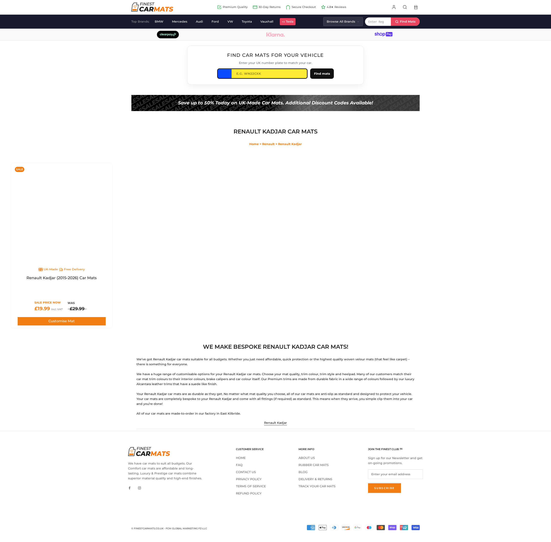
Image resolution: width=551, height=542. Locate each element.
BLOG (303, 472)
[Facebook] (129, 487)
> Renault (267, 144)
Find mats (322, 74)
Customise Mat (61, 321)
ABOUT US (307, 458)
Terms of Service (251, 486)
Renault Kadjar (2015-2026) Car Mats (61, 278)
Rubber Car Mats (314, 465)
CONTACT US (246, 472)
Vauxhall (266, 21)
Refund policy (249, 493)
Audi (199, 21)
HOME (241, 458)
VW (230, 21)
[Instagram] (139, 487)
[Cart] (416, 7)
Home (254, 144)
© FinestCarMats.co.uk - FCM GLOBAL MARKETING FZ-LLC (169, 528)
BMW (159, 21)
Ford (215, 21)
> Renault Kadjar (289, 144)
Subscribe (384, 488)
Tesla (289, 21)
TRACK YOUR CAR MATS (317, 486)
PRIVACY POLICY (249, 479)
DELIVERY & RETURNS (315, 479)
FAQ (239, 465)
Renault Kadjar (275, 423)
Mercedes (179, 21)
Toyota (247, 21)
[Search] (405, 7)
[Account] (394, 7)
